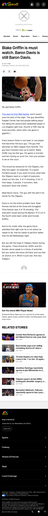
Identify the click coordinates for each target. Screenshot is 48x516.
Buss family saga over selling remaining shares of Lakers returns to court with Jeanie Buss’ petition (29, 347)
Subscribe (7, 429)
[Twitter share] (9, 71)
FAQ (30, 492)
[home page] (10, 4)
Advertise (5, 492)
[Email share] (15, 71)
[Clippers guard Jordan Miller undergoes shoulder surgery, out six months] (8, 381)
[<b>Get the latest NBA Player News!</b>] (24, 295)
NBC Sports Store (39, 492)
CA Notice (23, 495)
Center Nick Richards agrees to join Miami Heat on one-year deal (31, 335)
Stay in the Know (8, 420)
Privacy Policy (23, 494)
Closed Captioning (22, 492)
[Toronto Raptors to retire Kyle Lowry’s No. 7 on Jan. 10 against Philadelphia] (8, 359)
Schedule (6, 36)
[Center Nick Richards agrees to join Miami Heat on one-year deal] (8, 337)
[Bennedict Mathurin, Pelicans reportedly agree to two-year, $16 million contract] (8, 392)
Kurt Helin (7, 63)
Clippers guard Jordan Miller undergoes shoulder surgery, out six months (31, 380)
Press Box (5, 494)
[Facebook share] (4, 71)
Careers (12, 492)
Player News (25, 36)
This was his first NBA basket (15, 114)
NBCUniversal (14, 499)
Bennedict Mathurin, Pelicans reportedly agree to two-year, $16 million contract (29, 391)
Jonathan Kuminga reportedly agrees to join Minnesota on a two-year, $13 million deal (29, 369)
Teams (35, 36)
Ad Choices (13, 494)
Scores (15, 36)
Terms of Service (33, 495)
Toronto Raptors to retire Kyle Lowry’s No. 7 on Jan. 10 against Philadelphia (30, 358)
